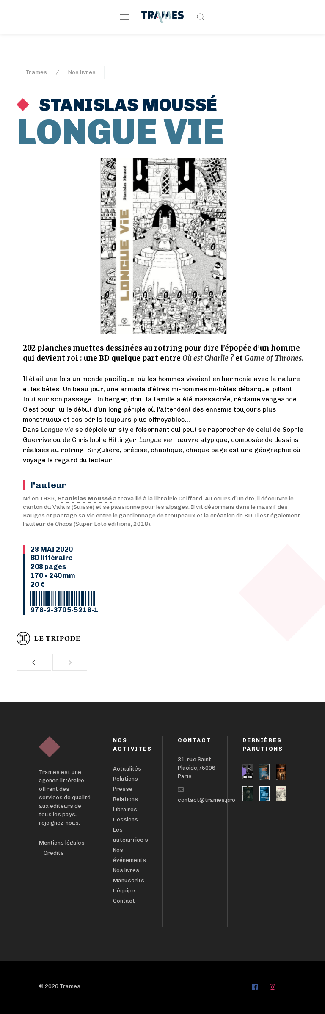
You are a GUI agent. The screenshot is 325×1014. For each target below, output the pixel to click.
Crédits (54, 853)
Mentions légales (62, 843)
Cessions (125, 819)
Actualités (127, 768)
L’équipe (124, 890)
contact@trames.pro (206, 800)
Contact (124, 901)
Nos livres (82, 72)
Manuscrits (128, 880)
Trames (36, 72)
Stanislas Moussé (126, 105)
